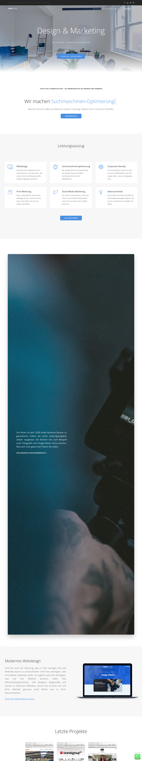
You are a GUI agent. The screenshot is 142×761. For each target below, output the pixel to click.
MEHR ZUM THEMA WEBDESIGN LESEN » (20, 699)
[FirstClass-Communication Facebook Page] (124, 3)
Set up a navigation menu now (105, 9)
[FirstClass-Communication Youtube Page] (130, 3)
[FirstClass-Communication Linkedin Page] (127, 3)
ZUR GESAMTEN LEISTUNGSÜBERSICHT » (31, 453)
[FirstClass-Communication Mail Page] (133, 3)
